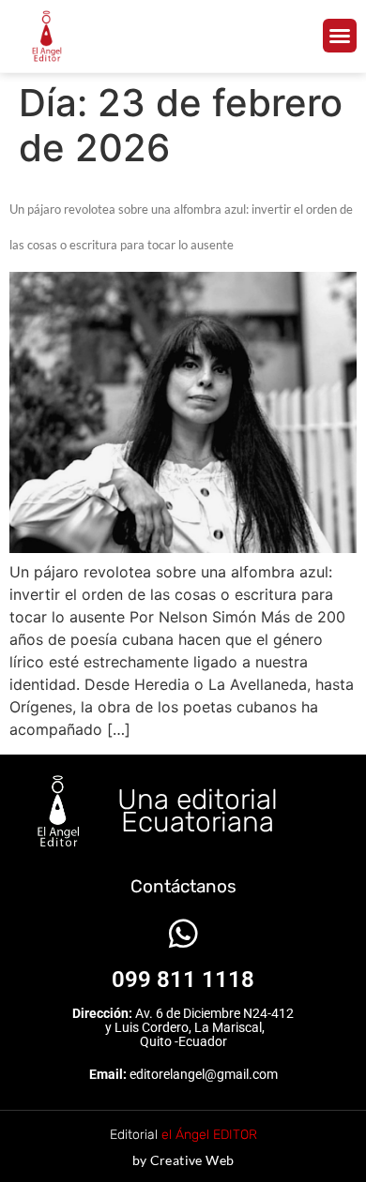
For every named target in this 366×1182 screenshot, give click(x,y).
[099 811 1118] (183, 933)
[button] (340, 35)
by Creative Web (183, 1160)
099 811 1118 (183, 979)
